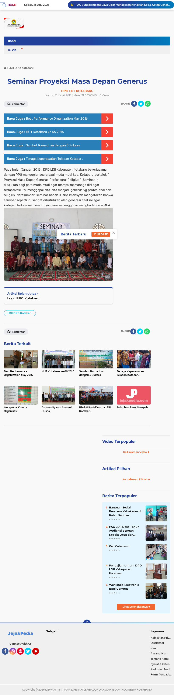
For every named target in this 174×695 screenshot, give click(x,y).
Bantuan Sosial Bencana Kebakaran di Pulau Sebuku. (125, 511)
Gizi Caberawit (119, 546)
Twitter (30, 656)
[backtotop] (87, 623)
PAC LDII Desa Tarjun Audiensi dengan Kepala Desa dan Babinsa (124, 530)
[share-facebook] (134, 104)
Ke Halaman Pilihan (135, 479)
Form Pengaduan (162, 674)
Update (102, 234)
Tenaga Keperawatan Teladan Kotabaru (54, 159)
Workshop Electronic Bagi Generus (124, 586)
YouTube (38, 656)
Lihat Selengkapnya (135, 606)
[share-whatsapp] (148, 104)
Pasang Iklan (159, 653)
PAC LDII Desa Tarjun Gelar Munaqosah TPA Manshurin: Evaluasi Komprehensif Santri (123, 4)
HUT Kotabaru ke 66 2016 (45, 132)
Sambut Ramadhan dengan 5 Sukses (53, 145)
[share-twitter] (141, 104)
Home (12, 5)
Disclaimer (157, 642)
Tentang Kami (159, 658)
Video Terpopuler (119, 441)
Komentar (18, 331)
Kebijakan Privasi (162, 637)
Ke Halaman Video (135, 452)
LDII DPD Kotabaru (19, 313)
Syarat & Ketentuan (162, 664)
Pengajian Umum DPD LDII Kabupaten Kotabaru (125, 569)
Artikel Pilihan (116, 468)
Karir (154, 648)
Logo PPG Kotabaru (23, 298)
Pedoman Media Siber (162, 669)
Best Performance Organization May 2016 (57, 118)
